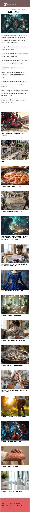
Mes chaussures (12, 9)
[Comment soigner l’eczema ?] (15, 455)
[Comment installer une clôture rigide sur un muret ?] (15, 149)
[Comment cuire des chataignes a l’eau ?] (15, 354)
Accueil (5, 9)
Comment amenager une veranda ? (11, 315)
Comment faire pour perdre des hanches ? (13, 416)
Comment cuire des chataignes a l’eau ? (12, 365)
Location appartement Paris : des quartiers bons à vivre (14, 391)
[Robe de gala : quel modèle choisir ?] (15, 280)
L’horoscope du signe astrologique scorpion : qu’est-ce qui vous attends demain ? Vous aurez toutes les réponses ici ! (15, 237)
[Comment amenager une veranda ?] (15, 304)
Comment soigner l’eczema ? (9, 466)
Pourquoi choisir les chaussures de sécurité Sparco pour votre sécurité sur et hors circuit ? (14, 133)
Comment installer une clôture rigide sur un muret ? (14, 160)
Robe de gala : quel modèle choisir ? (12, 290)
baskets (3, 42)
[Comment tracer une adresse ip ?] (15, 431)
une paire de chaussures (22, 53)
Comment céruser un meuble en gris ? (12, 211)
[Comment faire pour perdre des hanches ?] (15, 406)
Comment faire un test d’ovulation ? (12, 491)
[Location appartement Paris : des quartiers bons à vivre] (15, 379)
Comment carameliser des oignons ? (11, 186)
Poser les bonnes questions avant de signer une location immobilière (14, 265)
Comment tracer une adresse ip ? (11, 441)
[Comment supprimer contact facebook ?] (15, 329)
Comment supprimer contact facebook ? (13, 340)
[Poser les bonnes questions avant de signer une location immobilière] (15, 253)
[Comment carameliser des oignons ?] (15, 175)
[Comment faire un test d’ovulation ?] (15, 480)
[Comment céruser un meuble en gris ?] (15, 200)
